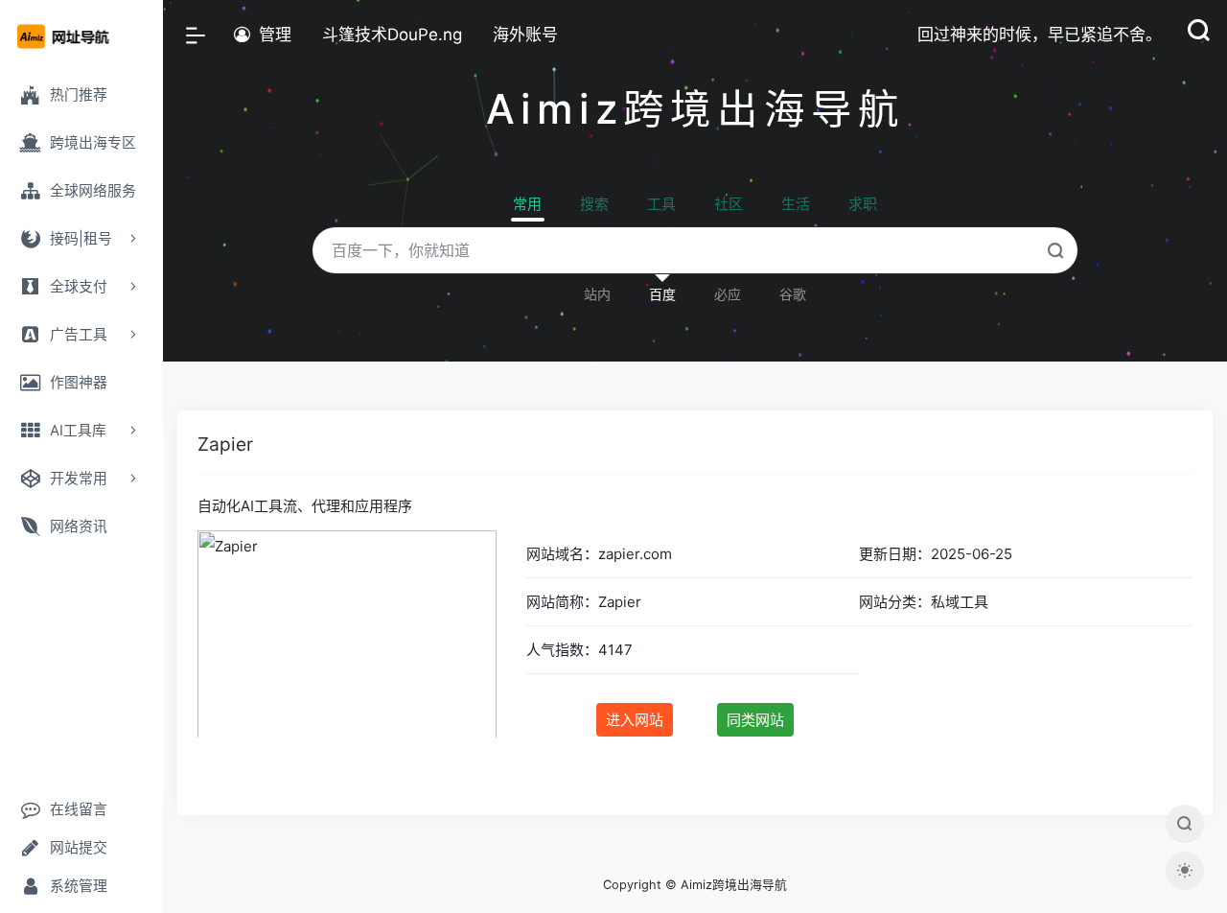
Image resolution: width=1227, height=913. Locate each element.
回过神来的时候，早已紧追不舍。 (1039, 34)
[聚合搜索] (1185, 824)
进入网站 (634, 720)
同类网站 (755, 720)
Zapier (225, 444)
